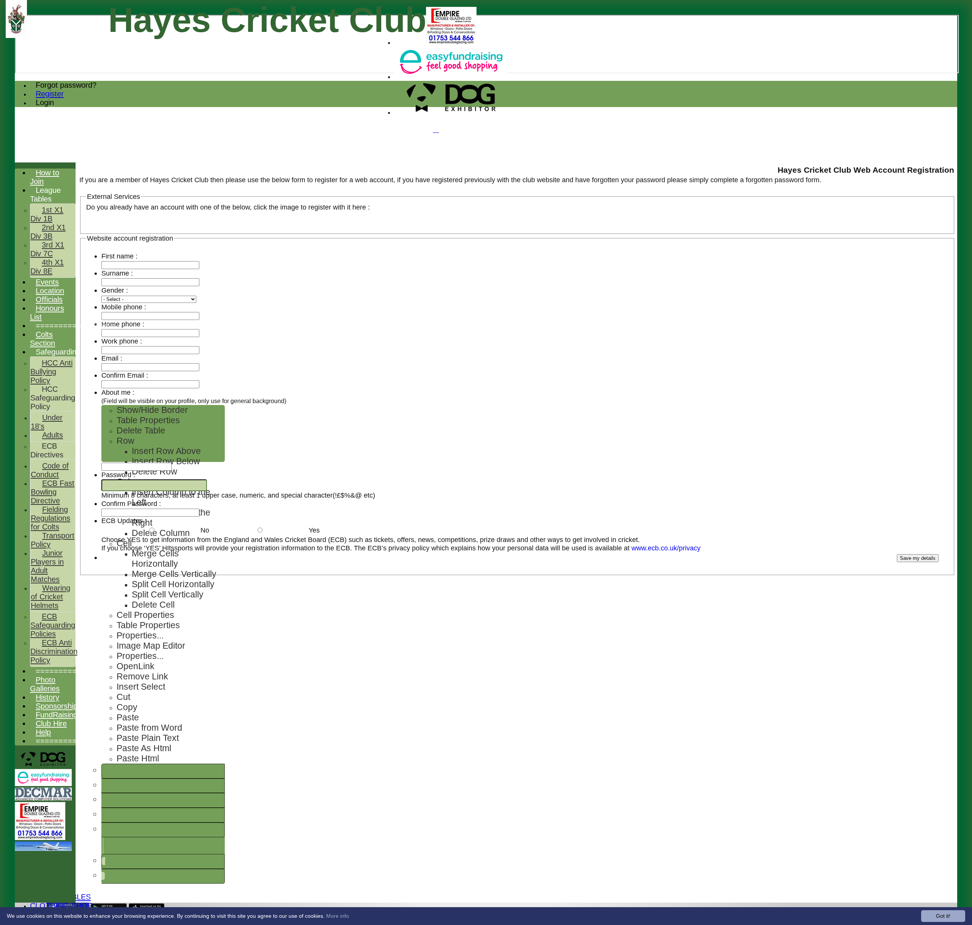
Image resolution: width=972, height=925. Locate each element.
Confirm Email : (124, 375)
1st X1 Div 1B (46, 214)
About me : (193, 396)
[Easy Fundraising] (451, 77)
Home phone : (122, 324)
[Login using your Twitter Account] (89, 222)
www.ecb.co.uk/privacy (666, 548)
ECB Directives (46, 450)
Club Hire (51, 723)
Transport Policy (52, 539)
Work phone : (121, 341)
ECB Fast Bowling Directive (52, 492)
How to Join (44, 177)
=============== (70, 741)
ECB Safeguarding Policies (52, 625)
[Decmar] (43, 798)
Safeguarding (58, 352)
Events (47, 282)
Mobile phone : (123, 307)
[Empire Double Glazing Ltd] (451, 42)
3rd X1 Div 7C (47, 249)
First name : (119, 256)
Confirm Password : (131, 503)
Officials (49, 299)
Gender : (114, 290)
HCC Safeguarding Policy (52, 398)
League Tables (45, 194)
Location (50, 291)
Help (43, 732)
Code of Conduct (50, 470)
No (204, 530)
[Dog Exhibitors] (451, 112)
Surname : (135, 273)
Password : (135, 475)
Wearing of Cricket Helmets (50, 597)
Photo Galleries (45, 684)
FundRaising (56, 715)
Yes (314, 530)
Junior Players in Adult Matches (47, 566)
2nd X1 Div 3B (48, 231)
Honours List (47, 312)
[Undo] (103, 861)
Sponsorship (56, 706)
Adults (52, 435)
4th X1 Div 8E (47, 266)
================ (72, 325)
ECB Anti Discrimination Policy (53, 651)
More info (337, 916)
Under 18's (47, 421)
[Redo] (103, 876)
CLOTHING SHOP (61, 905)
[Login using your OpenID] (90, 222)
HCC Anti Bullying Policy (51, 371)
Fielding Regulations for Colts (50, 518)
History (47, 697)
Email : (128, 358)
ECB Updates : (124, 521)
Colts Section (42, 338)
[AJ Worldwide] (43, 849)
